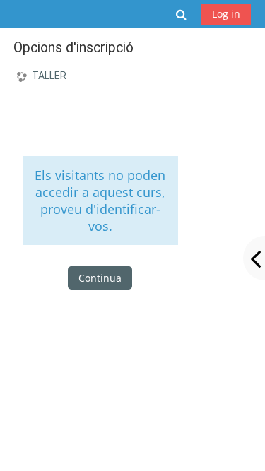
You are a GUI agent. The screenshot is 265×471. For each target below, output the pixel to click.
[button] (181, 14)
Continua (100, 278)
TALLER (49, 75)
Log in (226, 13)
